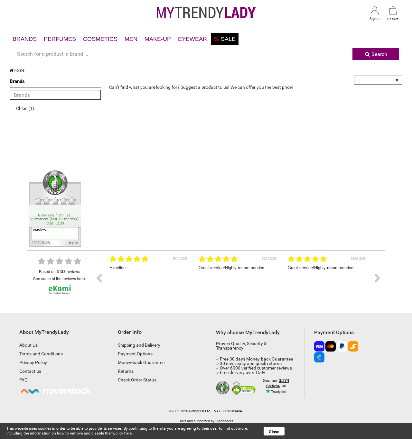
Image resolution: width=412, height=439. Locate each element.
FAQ (23, 379)
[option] (149, 278)
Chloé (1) (25, 108)
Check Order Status (137, 379)
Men (131, 39)
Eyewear (192, 39)
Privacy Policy (33, 362)
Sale (225, 39)
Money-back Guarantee (141, 362)
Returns (126, 371)
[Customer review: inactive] (55, 208)
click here (124, 433)
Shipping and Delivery (139, 345)
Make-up (158, 39)
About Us (28, 345)
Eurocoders (224, 421)
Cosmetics (100, 39)
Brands (25, 39)
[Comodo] (244, 388)
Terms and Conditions (41, 353)
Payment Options (135, 353)
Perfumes (60, 39)
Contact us (30, 371)
